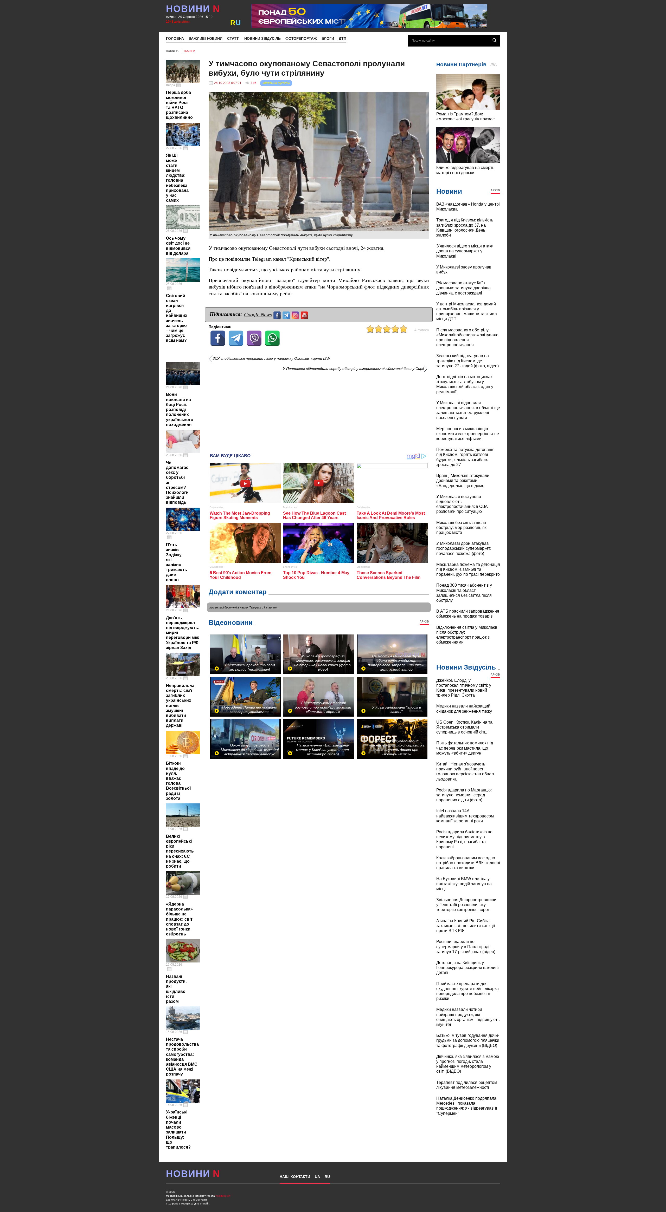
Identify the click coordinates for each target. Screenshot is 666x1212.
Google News (258, 314)
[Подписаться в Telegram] (286, 314)
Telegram (255, 607)
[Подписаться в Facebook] (277, 314)
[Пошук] (494, 40)
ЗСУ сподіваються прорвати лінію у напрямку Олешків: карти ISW (271, 359)
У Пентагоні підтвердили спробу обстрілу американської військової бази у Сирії (353, 369)
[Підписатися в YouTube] (305, 314)
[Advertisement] (319, 410)
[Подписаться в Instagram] (295, 314)
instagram (270, 607)
